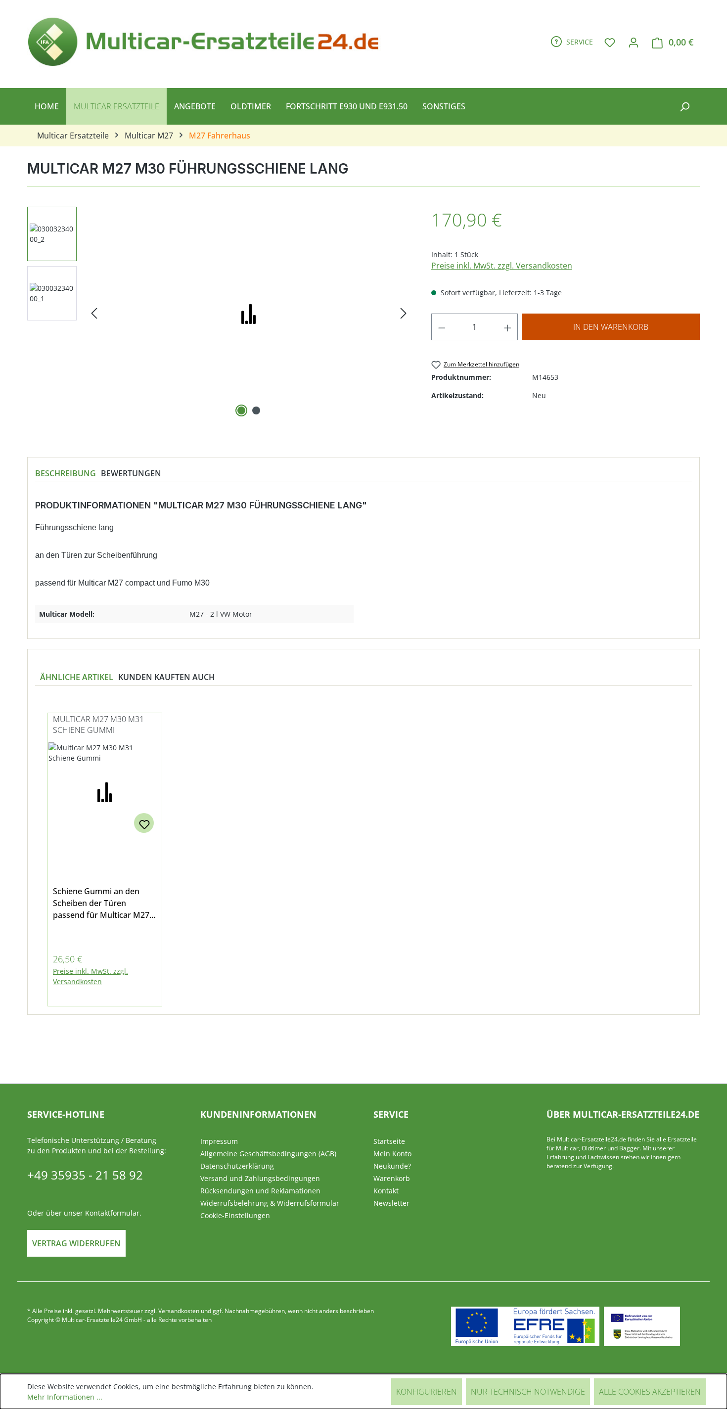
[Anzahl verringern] (441, 327)
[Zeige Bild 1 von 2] (241, 410)
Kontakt (386, 1190)
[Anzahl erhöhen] (508, 327)
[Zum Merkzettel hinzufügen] (144, 823)
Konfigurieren (426, 1391)
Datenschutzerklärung (237, 1166)
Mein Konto (392, 1153)
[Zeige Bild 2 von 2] (256, 410)
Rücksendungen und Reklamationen (260, 1190)
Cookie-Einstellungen (235, 1215)
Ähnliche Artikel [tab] (76, 677)
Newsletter (391, 1203)
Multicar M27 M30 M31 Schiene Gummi (98, 724)
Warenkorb (391, 1178)
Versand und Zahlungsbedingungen (260, 1178)
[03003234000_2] (249, 313)
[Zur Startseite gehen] (207, 40)
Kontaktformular (112, 1213)
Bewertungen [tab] (131, 473)
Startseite (389, 1141)
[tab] (65, 473)
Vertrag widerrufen (76, 1243)
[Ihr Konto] (633, 42)
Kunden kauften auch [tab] (166, 677)
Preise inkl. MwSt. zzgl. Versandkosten (501, 265)
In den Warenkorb (610, 326)
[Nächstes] (403, 313)
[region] (219, 313)
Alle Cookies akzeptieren (650, 1391)
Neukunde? (392, 1166)
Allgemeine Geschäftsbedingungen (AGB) (268, 1153)
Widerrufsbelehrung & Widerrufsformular (269, 1203)
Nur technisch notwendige (528, 1391)
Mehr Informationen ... (64, 1397)
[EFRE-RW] (642, 1326)
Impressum (219, 1141)
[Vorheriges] (94, 313)
